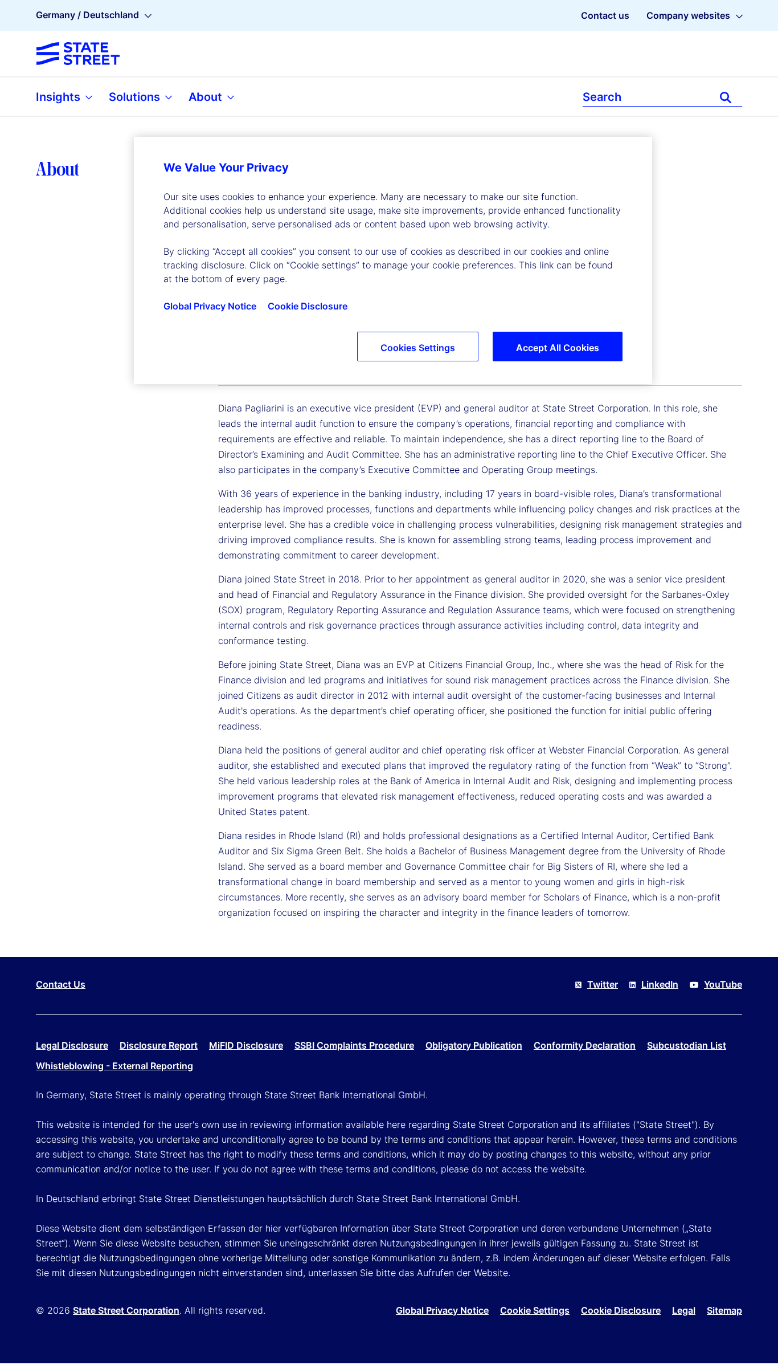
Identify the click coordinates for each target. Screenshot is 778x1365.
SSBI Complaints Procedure (354, 1045)
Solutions (136, 97)
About (207, 97)
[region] (393, 260)
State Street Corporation (126, 1310)
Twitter (602, 984)
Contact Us (60, 984)
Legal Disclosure (72, 1045)
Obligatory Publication (473, 1045)
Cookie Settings (535, 1310)
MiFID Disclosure (246, 1045)
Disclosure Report (159, 1045)
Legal (683, 1310)
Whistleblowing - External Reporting (114, 1065)
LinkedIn (659, 984)
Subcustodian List (686, 1045)
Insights (59, 97)
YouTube (723, 984)
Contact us (605, 15)
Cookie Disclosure (621, 1310)
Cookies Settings (417, 347)
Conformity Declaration (585, 1045)
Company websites (688, 15)
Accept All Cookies (557, 347)
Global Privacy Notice (442, 1310)
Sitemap (724, 1310)
